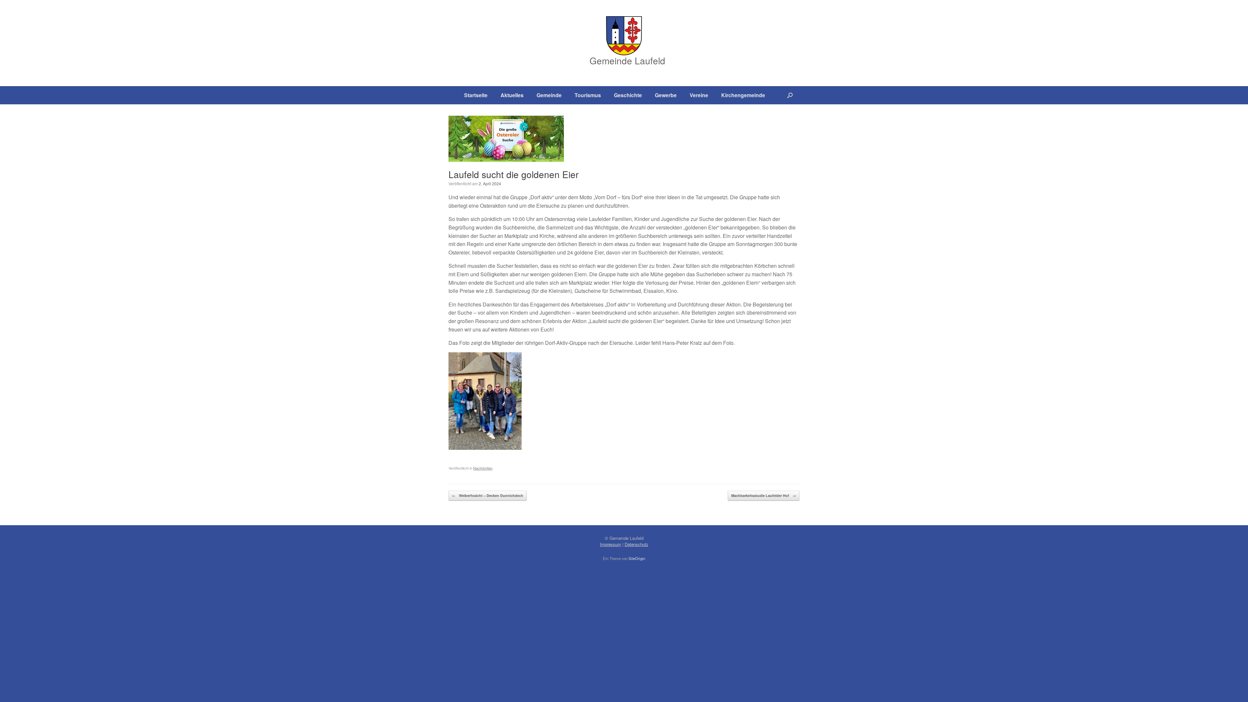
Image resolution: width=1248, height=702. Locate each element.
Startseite (476, 95)
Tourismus (588, 95)
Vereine (699, 95)
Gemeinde (549, 95)
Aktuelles (512, 95)
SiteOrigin (637, 558)
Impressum (610, 544)
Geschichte (628, 95)
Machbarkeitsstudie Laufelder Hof (763, 495)
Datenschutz (636, 544)
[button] (790, 95)
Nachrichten (482, 468)
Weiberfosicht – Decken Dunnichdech (487, 495)
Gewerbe (666, 95)
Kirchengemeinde (743, 95)
